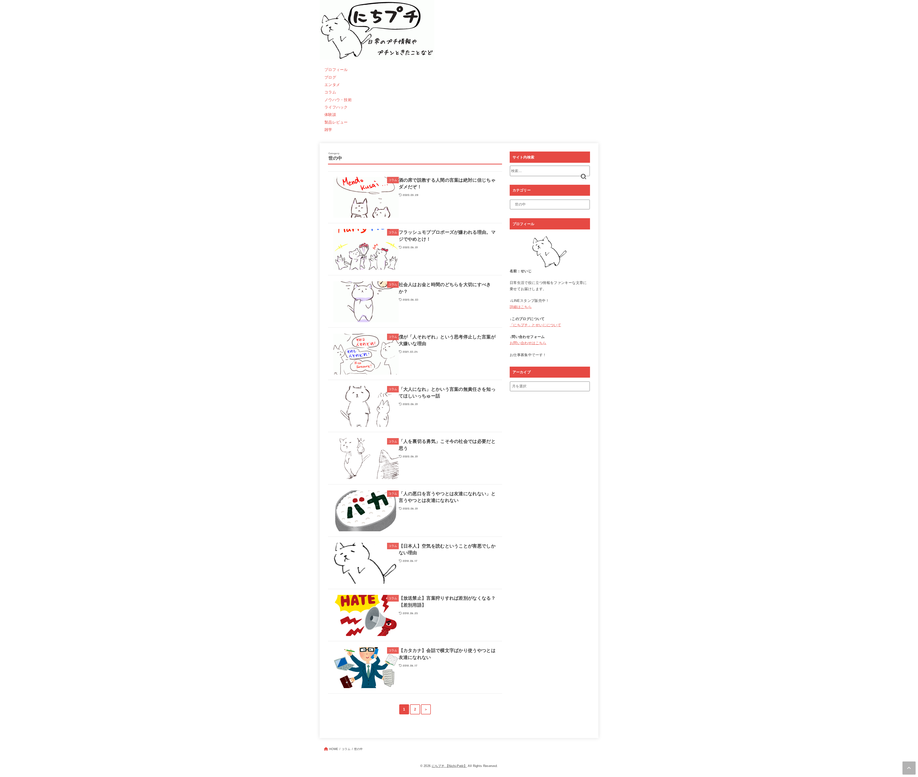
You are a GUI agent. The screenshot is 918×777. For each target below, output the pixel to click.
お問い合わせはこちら (528, 343)
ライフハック (336, 107)
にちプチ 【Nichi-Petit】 (449, 766)
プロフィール (336, 69)
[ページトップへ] (909, 768)
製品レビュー (336, 122)
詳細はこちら (521, 307)
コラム (330, 92)
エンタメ (332, 84)
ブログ (330, 77)
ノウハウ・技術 (338, 100)
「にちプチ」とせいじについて (535, 325)
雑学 (328, 129)
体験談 (330, 114)
